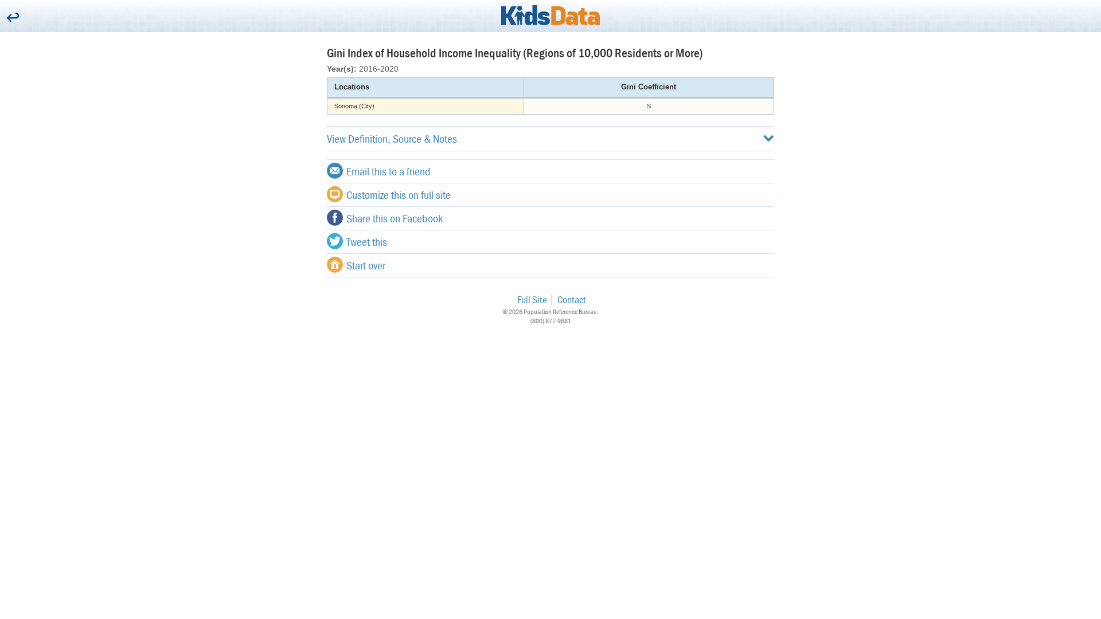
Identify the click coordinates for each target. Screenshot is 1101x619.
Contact (571, 299)
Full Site (532, 299)
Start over (365, 265)
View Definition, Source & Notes (392, 138)
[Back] (13, 18)
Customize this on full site (398, 194)
